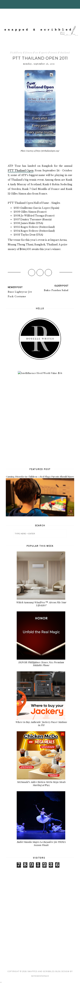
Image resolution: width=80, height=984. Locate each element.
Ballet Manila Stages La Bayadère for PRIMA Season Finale (41, 843)
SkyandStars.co (40, 976)
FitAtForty (16, 52)
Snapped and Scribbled (40, 971)
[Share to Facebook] (31, 272)
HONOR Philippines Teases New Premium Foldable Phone (41, 664)
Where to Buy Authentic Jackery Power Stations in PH (41, 723)
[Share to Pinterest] (48, 272)
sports (44, 52)
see (36, 52)
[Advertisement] (40, 420)
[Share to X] (40, 272)
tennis (53, 52)
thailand (65, 52)
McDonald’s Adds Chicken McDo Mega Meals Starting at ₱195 (41, 783)
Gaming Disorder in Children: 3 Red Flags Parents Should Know (40, 476)
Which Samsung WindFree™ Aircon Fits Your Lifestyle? (41, 604)
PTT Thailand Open (20, 170)
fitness (29, 52)
